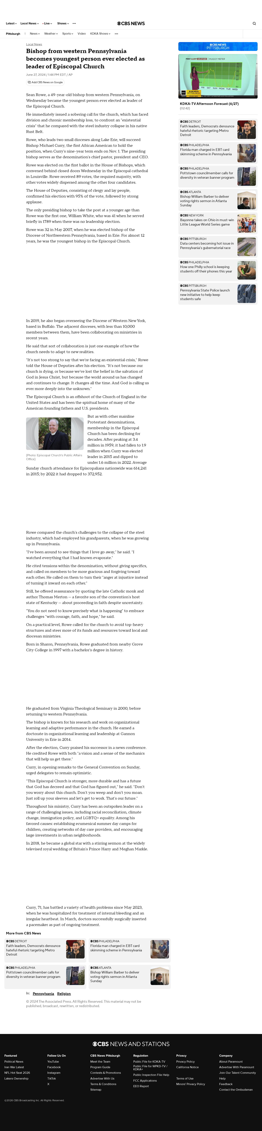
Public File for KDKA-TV (149, 1061)
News (34, 34)
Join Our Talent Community (237, 1072)
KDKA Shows (99, 34)
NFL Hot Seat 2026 (17, 1072)
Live (47, 23)
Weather (50, 34)
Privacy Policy (185, 1061)
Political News (13, 1061)
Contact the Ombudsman (236, 1089)
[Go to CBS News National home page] (131, 23)
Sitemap (95, 1089)
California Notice (187, 1067)
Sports (67, 34)
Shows (62, 23)
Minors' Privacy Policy (190, 1084)
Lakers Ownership (16, 1078)
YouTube (53, 1061)
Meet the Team (100, 1061)
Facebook (54, 1067)
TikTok (51, 1078)
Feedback (225, 1084)
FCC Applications (145, 1080)
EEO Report (141, 1086)
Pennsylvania (43, 994)
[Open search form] (254, 23)
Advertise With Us (102, 1078)
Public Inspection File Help (151, 1074)
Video (82, 34)
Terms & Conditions (103, 1084)
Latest (10, 23)
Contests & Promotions (105, 1072)
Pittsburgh (13, 34)
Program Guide (100, 1067)
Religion (64, 994)
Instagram (53, 1072)
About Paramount (231, 1061)
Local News (29, 23)
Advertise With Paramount (236, 1067)
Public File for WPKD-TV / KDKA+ (150, 1068)
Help (222, 1078)
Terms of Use (185, 1078)
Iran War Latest (14, 1067)
